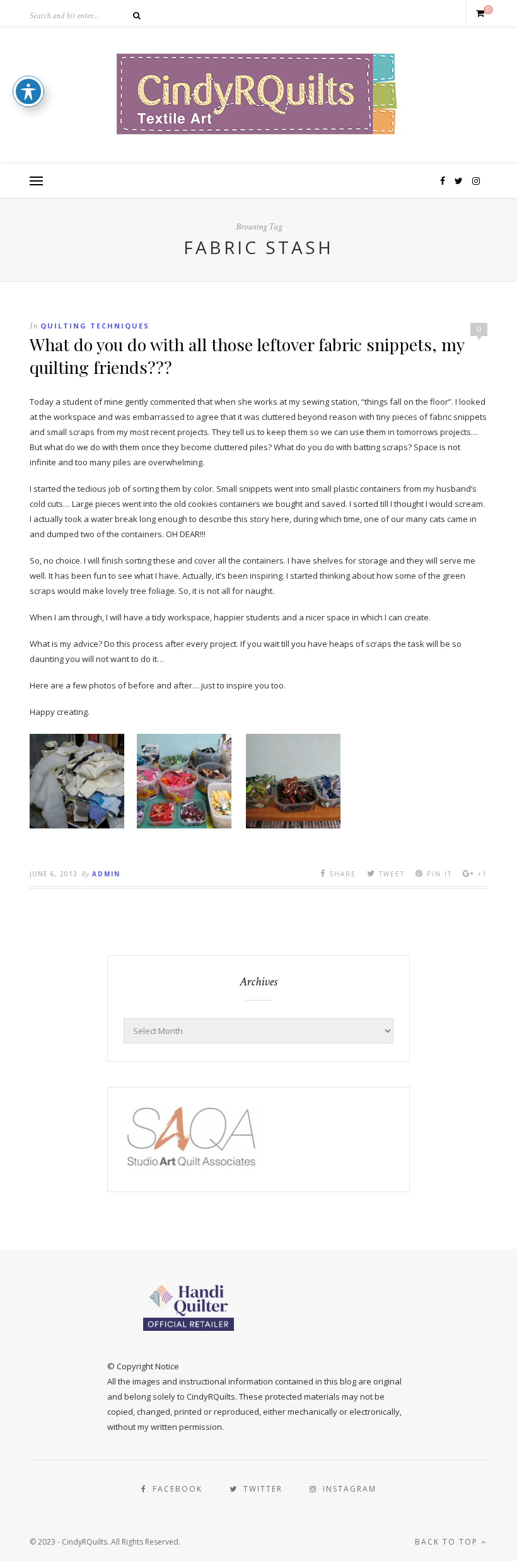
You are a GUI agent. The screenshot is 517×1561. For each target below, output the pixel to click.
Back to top (448, 1541)
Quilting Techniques (94, 325)
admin (106, 873)
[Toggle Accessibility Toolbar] (28, 91)
